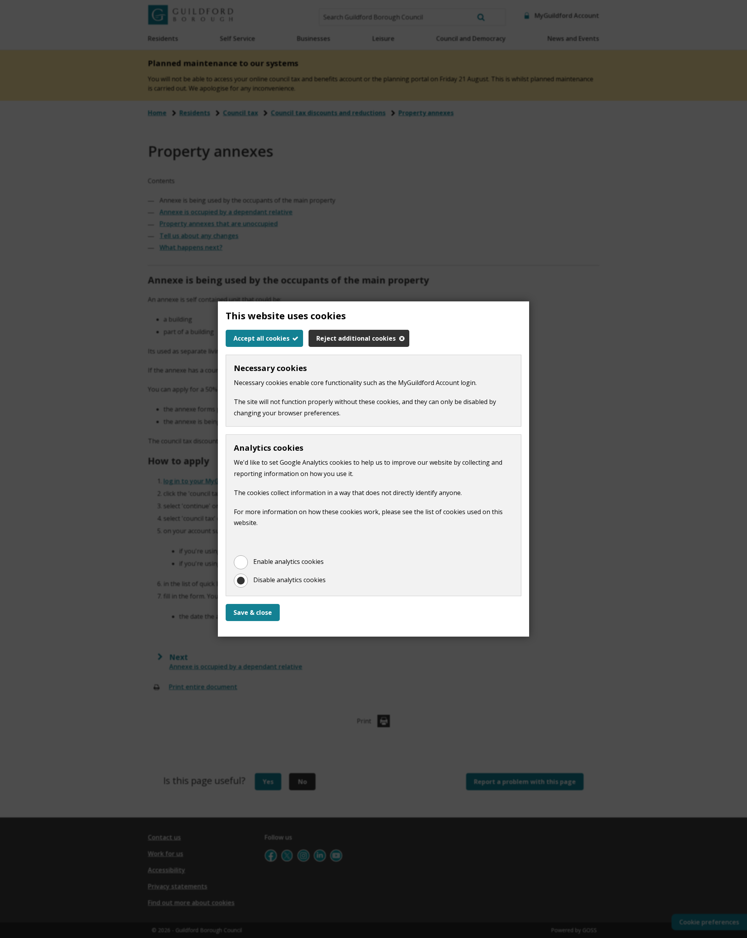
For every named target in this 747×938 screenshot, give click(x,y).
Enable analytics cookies (288, 561)
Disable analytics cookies (289, 580)
